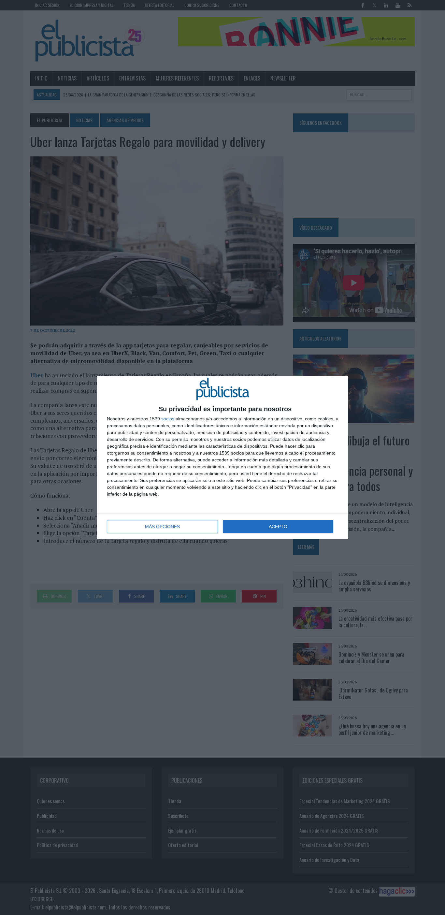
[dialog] (222, 457)
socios (167, 418)
